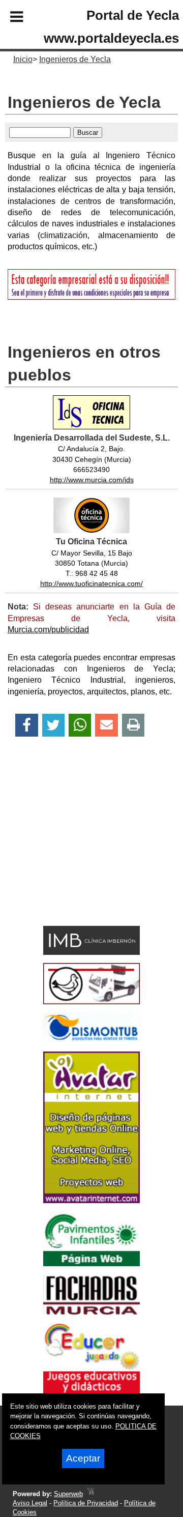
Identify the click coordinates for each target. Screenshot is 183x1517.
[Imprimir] (133, 725)
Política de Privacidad (85, 1503)
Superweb (68, 1494)
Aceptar (83, 1458)
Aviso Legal (30, 1503)
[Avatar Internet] (91, 1200)
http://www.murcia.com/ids (92, 480)
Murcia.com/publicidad (48, 629)
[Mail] (106, 725)
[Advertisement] (77, 849)
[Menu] (8, 18)
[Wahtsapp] (80, 725)
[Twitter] (53, 725)
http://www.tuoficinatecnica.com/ (91, 583)
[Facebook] (26, 725)
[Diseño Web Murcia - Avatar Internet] (90, 1494)
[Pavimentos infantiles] (91, 1263)
